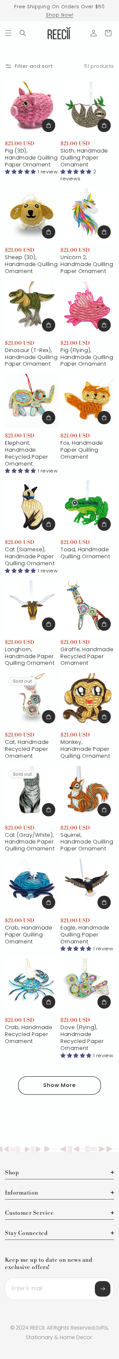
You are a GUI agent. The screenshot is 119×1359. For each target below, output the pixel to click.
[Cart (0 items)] (108, 33)
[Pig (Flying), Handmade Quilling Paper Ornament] (87, 308)
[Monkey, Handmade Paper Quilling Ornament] (87, 700)
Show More (59, 1085)
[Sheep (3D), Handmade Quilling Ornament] (32, 215)
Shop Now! (59, 15)
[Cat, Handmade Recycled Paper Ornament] (32, 700)
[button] (8, 33)
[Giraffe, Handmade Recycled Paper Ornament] (87, 607)
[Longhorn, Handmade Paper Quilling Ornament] (32, 607)
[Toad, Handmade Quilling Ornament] (87, 507)
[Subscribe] (102, 1289)
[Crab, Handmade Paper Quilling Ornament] (32, 885)
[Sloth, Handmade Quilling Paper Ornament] (87, 108)
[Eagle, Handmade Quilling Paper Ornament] (87, 885)
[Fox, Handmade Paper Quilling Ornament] (87, 401)
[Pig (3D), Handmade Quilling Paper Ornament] (32, 108)
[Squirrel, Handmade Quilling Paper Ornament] (87, 793)
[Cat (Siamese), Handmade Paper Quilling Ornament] (32, 507)
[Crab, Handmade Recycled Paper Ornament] (32, 985)
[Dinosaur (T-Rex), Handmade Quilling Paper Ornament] (32, 308)
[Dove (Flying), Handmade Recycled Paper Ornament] (87, 985)
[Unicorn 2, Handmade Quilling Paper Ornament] (87, 215)
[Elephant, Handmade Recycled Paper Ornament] (32, 401)
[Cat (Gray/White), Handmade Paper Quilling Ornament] (32, 793)
